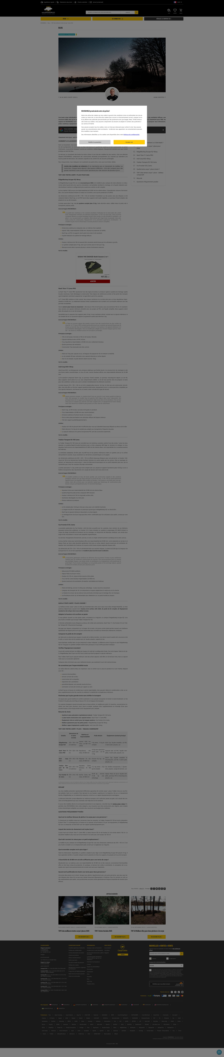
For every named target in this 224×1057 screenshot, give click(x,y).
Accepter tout (129, 142)
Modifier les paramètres (94, 142)
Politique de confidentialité (131, 134)
